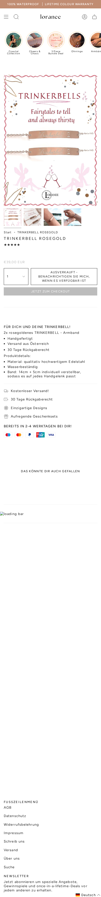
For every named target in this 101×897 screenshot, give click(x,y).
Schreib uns (14, 841)
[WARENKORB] (94, 17)
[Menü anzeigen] (6, 17)
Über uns (12, 858)
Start (8, 232)
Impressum (13, 833)
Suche (9, 867)
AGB (8, 807)
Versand (11, 850)
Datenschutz (15, 816)
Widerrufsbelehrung (21, 824)
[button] (88, 895)
